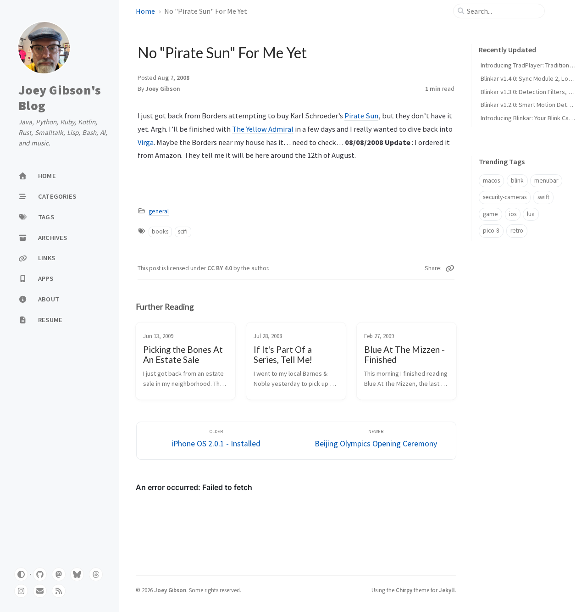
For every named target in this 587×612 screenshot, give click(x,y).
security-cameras (504, 197)
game (490, 214)
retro (516, 230)
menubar (546, 180)
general (159, 211)
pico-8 (491, 230)
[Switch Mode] (21, 574)
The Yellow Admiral (263, 129)
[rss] (58, 590)
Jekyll (447, 590)
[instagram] (21, 590)
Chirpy (404, 590)
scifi (183, 231)
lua (531, 214)
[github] (39, 574)
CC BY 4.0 (220, 268)
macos (491, 180)
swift (543, 197)
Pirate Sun (361, 115)
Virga (146, 142)
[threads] (95, 574)
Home (145, 11)
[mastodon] (58, 574)
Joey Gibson (162, 89)
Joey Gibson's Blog (59, 98)
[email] (39, 590)
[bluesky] (77, 574)
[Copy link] (449, 268)
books (160, 231)
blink (517, 180)
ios (512, 214)
